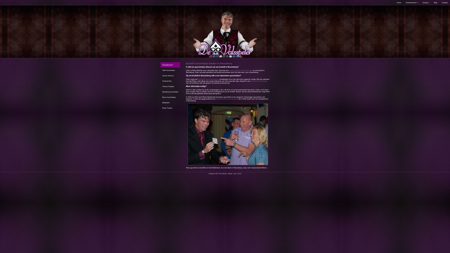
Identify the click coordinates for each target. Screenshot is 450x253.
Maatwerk (166, 103)
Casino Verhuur (168, 76)
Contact (445, 3)
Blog (435, 3)
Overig (425, 3)
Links (234, 173)
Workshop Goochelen (170, 92)
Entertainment (411, 3)
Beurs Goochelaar (169, 97)
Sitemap (230, 173)
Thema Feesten (168, 86)
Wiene (264, 168)
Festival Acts (167, 81)
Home (399, 3)
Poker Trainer (167, 108)
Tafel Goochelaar (168, 70)
